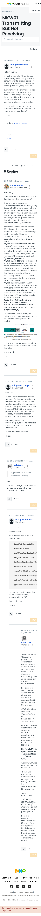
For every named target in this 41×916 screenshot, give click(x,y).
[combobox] (20, 39)
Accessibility (22, 895)
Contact (8, 881)
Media (36, 878)
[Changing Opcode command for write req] (28, 165)
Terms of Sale (28, 892)
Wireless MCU (8, 11)
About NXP (6, 878)
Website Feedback (33, 895)
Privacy (10, 892)
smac (9, 138)
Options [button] (33, 49)
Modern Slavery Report (9, 895)
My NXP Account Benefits (25, 881)
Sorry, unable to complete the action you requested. (19, 909)
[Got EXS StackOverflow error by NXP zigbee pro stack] (32, 165)
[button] (31, 66)
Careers (17, 878)
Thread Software (20, 123)
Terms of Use (18, 892)
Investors (27, 878)
